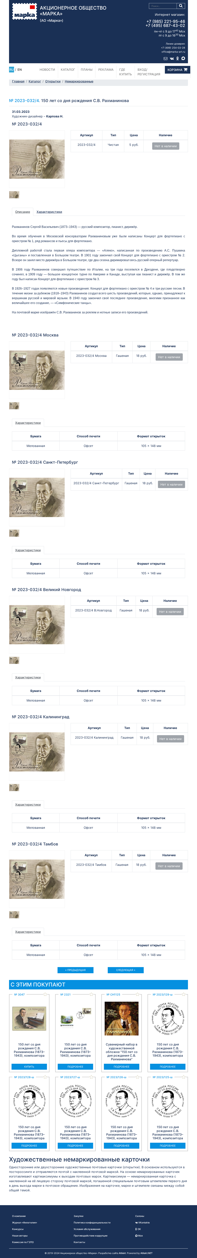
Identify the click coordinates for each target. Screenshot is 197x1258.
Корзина (175, 70)
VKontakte (144, 1222)
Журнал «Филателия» (24, 1222)
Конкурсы (17, 1229)
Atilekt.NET (146, 1253)
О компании (19, 1216)
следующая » (125, 970)
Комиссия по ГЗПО (23, 1242)
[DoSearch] (181, 6)
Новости (47, 69)
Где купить (125, 72)
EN (20, 69)
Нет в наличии (166, 146)
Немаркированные (79, 81)
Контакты (79, 1242)
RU (11, 69)
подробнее (75, 1066)
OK (139, 1229)
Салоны (139, 1216)
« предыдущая (75, 970)
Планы (87, 69)
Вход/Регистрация (149, 72)
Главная (18, 81)
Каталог (68, 69)
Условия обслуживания (87, 1229)
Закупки (78, 1216)
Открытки (53, 81)
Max (140, 1235)
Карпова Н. (54, 116)
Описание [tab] (22, 212)
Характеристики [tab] (49, 212)
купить (29, 1066)
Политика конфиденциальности (92, 1222)
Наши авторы (20, 1235)
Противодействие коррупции (90, 1235)
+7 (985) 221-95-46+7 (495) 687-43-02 (165, 23)
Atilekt (122, 1253)
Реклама (106, 69)
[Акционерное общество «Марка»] (24, 11)
